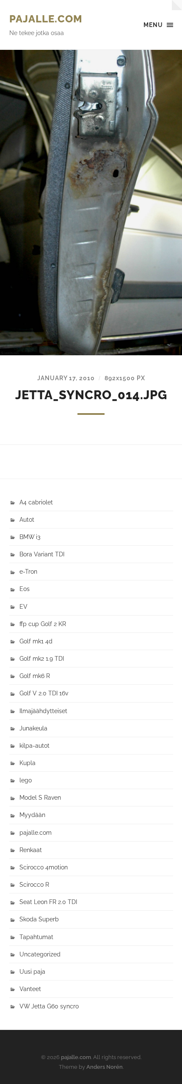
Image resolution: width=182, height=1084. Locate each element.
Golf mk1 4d (35, 641)
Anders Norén (104, 1067)
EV (23, 606)
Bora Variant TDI (41, 554)
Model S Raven (40, 797)
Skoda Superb (39, 919)
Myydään (32, 814)
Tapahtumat (36, 936)
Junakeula (33, 728)
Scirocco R (34, 884)
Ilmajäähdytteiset (43, 710)
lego (25, 780)
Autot (26, 519)
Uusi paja (32, 971)
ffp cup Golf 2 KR (42, 623)
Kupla (27, 762)
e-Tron (28, 571)
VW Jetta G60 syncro (49, 1006)
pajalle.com (46, 19)
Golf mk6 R (34, 675)
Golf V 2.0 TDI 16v (43, 693)
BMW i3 (29, 536)
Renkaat (30, 849)
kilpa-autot (34, 745)
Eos (24, 588)
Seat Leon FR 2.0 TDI (48, 901)
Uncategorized (40, 954)
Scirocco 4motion (43, 867)
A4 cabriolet (36, 502)
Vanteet (30, 988)
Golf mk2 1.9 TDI (41, 658)
